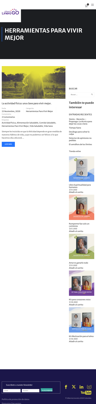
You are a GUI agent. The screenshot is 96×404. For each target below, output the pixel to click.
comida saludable (47, 123)
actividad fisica (9, 123)
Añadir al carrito (76, 192)
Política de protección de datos (15, 399)
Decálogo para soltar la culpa (79, 133)
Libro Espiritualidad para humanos (80, 186)
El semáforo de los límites (80, 144)
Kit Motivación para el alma (81, 336)
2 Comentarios (8, 117)
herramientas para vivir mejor (15, 126)
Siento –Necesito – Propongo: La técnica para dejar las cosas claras (80, 121)
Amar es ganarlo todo (78, 263)
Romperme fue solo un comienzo (79, 225)
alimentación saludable (27, 123)
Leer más (9, 145)
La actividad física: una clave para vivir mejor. (27, 103)
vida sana (48, 126)
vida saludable (36, 126)
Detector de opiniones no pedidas (80, 139)
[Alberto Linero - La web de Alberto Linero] (10, 12)
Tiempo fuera (75, 128)
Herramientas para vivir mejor (39, 111)
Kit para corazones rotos (80, 299)
